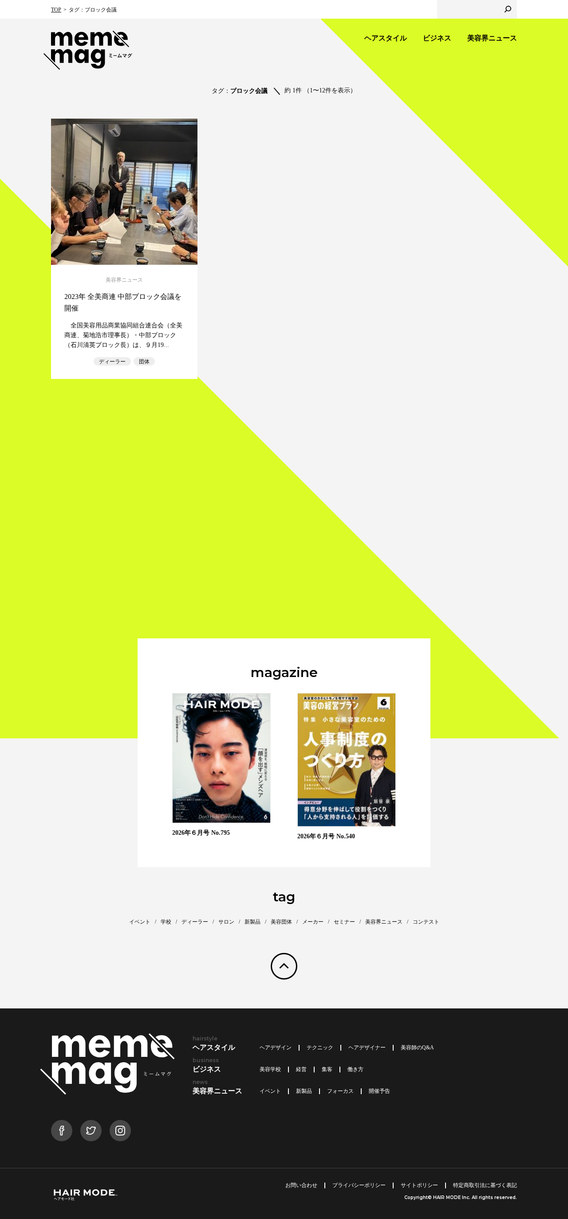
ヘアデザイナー (367, 1047)
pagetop (284, 966)
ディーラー (112, 362)
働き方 (355, 1069)
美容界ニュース (492, 38)
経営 (301, 1069)
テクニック (320, 1047)
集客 (327, 1069)
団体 (144, 362)
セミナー (344, 922)
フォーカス (340, 1091)
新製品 (252, 922)
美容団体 (281, 922)
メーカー (312, 922)
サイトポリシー (419, 1185)
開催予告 (379, 1091)
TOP (56, 10)
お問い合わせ (301, 1185)
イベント (139, 922)
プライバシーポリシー (359, 1185)
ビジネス (437, 38)
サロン (226, 922)
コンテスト (426, 922)
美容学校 (270, 1069)
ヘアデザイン (276, 1047)
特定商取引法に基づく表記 (485, 1185)
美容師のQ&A (417, 1047)
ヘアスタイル (385, 38)
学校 (166, 922)
